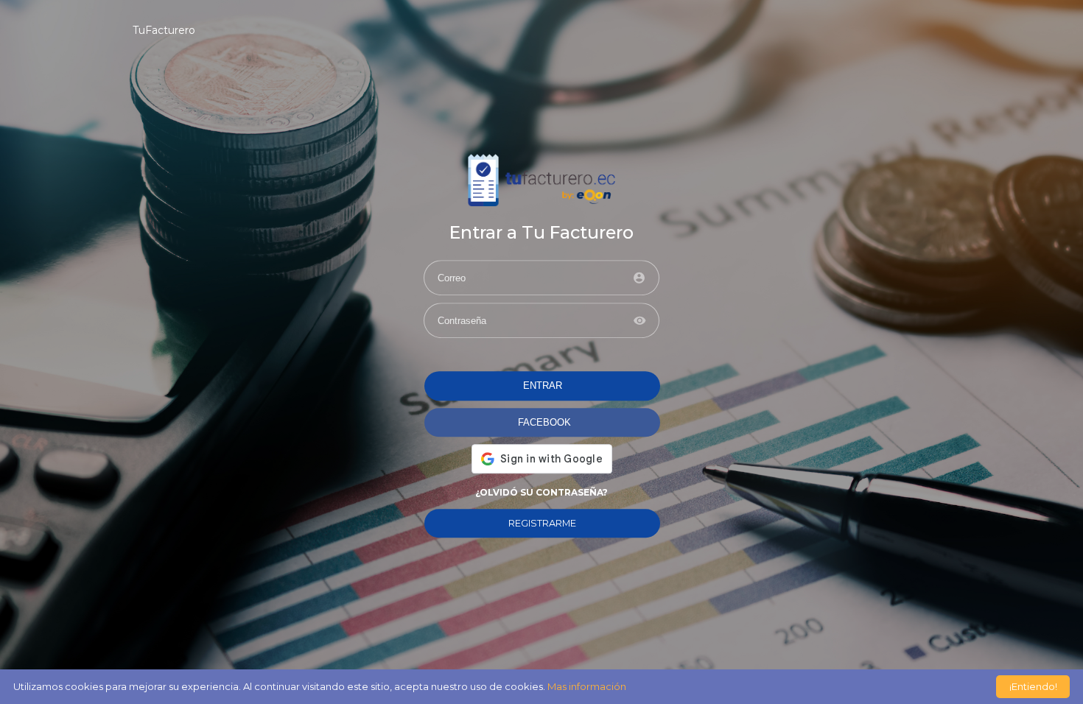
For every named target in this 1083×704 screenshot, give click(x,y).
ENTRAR (542, 386)
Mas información (586, 686)
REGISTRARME (542, 523)
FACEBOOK (544, 422)
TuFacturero (164, 30)
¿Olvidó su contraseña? (541, 492)
